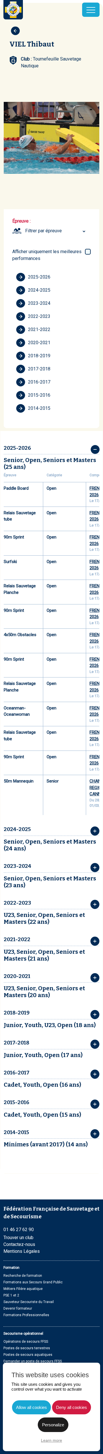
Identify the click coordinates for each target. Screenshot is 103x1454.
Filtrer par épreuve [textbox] (43, 230)
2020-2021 (39, 342)
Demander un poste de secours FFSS (32, 1361)
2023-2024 (39, 303)
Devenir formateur (17, 1308)
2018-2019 (39, 355)
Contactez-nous (19, 1244)
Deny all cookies (71, 1407)
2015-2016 (39, 395)
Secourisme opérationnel (23, 1334)
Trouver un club (18, 1237)
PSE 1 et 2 (11, 1295)
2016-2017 (39, 382)
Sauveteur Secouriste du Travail (28, 1302)
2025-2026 (39, 277)
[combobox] (56, 231)
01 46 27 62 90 (18, 1229)
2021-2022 (39, 329)
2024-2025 (39, 290)
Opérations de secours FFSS (25, 1342)
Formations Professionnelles (26, 1315)
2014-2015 (39, 408)
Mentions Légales (21, 1251)
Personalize (53, 1424)
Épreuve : (21, 221)
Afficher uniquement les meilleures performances (47, 255)
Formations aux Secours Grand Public (33, 1282)
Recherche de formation (22, 1276)
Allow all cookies (31, 1407)
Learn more (51, 1440)
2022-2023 (39, 316)
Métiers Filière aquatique (23, 1289)
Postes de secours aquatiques (27, 1355)
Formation (11, 1268)
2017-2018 (39, 369)
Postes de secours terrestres (26, 1348)
